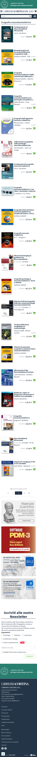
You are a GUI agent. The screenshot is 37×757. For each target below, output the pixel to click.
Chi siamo (4, 707)
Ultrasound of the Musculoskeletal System (23, 371)
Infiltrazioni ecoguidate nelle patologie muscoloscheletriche (23, 143)
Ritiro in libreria (6, 732)
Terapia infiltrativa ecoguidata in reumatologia (21, 326)
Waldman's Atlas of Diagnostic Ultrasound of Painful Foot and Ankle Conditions (24, 394)
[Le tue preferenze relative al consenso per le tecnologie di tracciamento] (3, 754)
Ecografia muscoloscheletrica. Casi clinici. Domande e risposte (24, 189)
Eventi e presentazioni (13, 642)
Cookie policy (5, 719)
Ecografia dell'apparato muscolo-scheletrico (23, 119)
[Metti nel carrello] (34, 36)
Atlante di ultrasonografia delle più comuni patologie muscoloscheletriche (24, 303)
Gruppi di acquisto (6, 739)
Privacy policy (5, 716)
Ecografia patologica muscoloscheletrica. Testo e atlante (24, 280)
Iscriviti (29, 656)
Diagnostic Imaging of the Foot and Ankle (24, 462)
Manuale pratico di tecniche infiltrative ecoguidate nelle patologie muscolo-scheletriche (22, 52)
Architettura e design (10, 639)
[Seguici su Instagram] (5, 748)
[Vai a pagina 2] (24, 493)
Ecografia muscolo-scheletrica (21, 234)
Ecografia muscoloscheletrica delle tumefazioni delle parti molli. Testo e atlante (24, 74)
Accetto (14, 652)
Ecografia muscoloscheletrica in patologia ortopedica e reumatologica (23, 98)
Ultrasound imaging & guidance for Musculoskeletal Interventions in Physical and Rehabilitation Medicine (24, 257)
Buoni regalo (5, 729)
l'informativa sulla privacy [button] (17, 652)
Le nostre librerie (6, 710)
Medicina (17, 635)
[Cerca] (30, 16)
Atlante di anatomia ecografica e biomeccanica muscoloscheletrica (24, 348)
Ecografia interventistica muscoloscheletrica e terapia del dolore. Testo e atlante (24, 211)
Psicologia (6, 635)
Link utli (3, 745)
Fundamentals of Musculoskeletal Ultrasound (21, 29)
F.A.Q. (3, 725)
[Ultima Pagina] (29, 493)
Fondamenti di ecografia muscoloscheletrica (24, 165)
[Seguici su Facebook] (2, 748)
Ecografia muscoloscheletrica (22, 417)
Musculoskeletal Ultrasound (20, 439)
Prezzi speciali (5, 736)
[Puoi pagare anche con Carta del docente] (18, 588)
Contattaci (4, 713)
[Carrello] (35, 11)
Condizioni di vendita (7, 722)
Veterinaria (28, 635)
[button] (1, 11)
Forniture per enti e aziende (9, 742)
